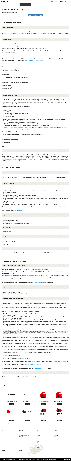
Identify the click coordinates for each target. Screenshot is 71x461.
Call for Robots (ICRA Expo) (22, 437)
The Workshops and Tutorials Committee (9, 302)
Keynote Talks (38, 435)
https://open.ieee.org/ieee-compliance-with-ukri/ (34, 60)
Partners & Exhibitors (4, 454)
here (42, 50)
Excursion (38, 447)
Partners (57, 4)
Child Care (55, 436)
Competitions (38, 440)
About (14, 4)
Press (54, 437)
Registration (46, 4)
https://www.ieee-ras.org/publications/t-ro (11, 159)
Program (36, 4)
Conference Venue (4, 434)
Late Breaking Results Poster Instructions (24, 435)
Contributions (25, 4)
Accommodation (56, 435)
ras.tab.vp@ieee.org (38, 282)
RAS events (38, 443)
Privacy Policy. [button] (54, 459)
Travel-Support (55, 434)
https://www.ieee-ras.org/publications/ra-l (20, 157)
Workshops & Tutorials (39, 437)
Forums (37, 436)
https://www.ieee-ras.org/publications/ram (38, 157)
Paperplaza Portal (22, 46)
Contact (66, 4)
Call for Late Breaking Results (22, 436)
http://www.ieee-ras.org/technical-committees (29, 278)
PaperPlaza (20, 210)
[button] (35, 15)
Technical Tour (38, 441)
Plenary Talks (38, 434)
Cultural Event (38, 446)
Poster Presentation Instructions (23, 434)
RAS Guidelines (17, 355)
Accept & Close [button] (67, 459)
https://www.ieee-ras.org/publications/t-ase (56, 157)
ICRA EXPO (38, 442)
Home (7, 4)
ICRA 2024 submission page (62, 271)
